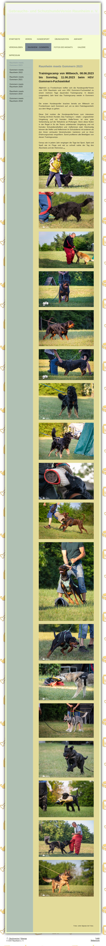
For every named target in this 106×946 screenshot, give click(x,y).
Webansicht (95, 940)
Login (98, 938)
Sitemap (24, 939)
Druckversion (14, 939)
